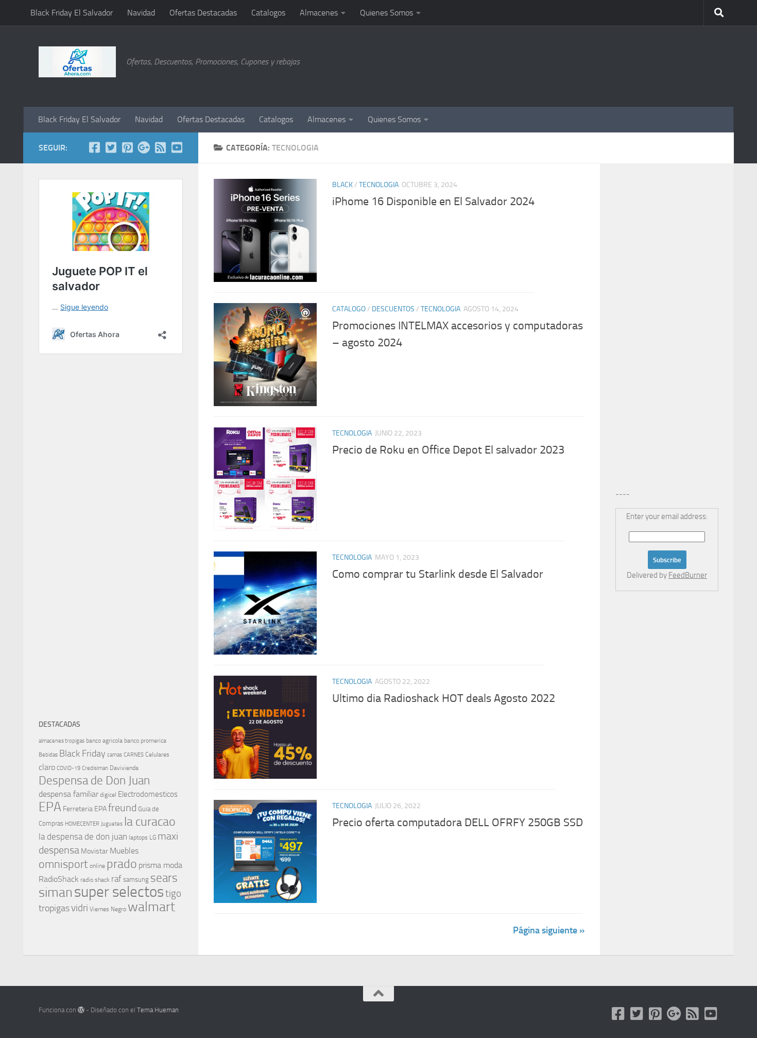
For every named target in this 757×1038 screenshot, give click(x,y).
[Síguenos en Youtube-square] (176, 147)
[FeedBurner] (160, 147)
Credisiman (95, 768)
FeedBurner (687, 575)
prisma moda (160, 865)
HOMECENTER (82, 823)
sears (164, 878)
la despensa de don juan (83, 836)
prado (122, 864)
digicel (108, 794)
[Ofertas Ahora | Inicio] (77, 61)
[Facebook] (94, 147)
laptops (138, 837)
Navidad (141, 13)
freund (122, 807)
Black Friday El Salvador (71, 13)
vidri (79, 908)
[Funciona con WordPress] (81, 1010)
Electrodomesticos (148, 794)
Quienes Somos (386, 13)
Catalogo (349, 309)
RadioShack (59, 879)
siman (56, 892)
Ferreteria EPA (85, 809)
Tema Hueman (158, 1010)
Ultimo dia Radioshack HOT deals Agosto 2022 (443, 698)
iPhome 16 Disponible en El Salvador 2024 (433, 201)
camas (114, 754)
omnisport (63, 864)
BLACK (342, 184)
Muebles (124, 851)
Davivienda (124, 768)
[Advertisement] (666, 64)
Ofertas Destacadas (203, 13)
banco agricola (104, 740)
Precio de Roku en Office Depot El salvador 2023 (448, 450)
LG (152, 837)
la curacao (150, 821)
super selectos (119, 892)
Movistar (94, 851)
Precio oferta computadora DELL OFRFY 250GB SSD (457, 822)
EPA (50, 806)
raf (116, 879)
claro (47, 767)
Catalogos (268, 13)
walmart (151, 906)
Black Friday (82, 753)
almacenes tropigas (61, 741)
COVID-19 (68, 768)
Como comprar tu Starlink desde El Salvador (437, 574)
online (97, 865)
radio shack (95, 879)
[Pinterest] (127, 147)
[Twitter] (111, 147)
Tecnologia (379, 184)
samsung (136, 879)
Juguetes (112, 823)
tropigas (54, 908)
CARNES (134, 754)
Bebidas (48, 754)
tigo (173, 893)
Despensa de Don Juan (94, 781)
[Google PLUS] (143, 147)
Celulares (157, 754)
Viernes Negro (108, 909)
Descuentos (393, 309)
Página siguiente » (548, 930)
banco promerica (145, 740)
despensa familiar (68, 794)
